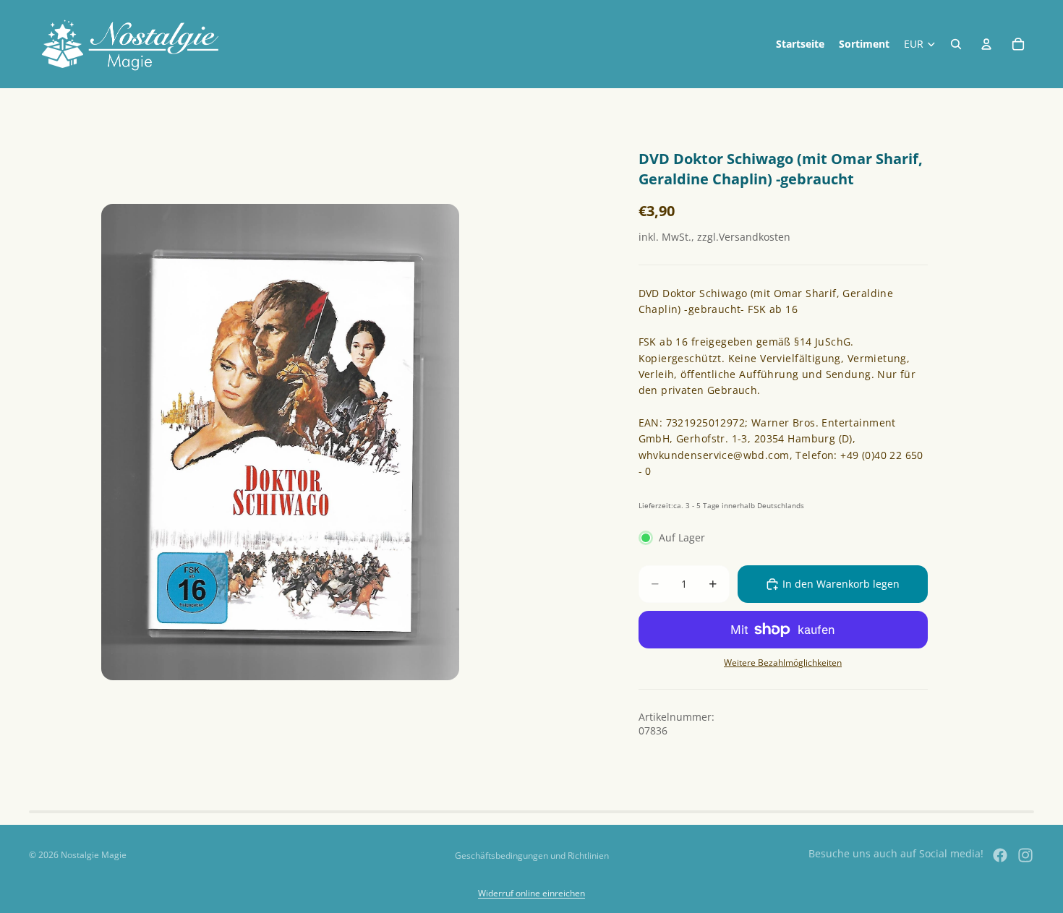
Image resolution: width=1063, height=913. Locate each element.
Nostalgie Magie (94, 855)
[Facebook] (1000, 855)
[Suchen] (956, 44)
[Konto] (986, 44)
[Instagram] (1025, 855)
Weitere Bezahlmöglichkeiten (783, 662)
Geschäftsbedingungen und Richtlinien (532, 855)
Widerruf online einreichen (531, 893)
